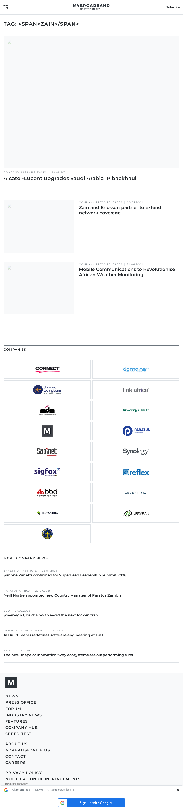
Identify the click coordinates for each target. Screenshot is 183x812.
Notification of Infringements (43, 779)
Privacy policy (23, 773)
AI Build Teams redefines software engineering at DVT (54, 635)
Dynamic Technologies (23, 630)
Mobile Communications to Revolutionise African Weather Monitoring (127, 272)
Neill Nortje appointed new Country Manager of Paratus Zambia (63, 595)
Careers (15, 763)
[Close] (178, 790)
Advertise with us (27, 750)
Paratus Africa (17, 590)
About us (16, 744)
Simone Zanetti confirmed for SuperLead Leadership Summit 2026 (65, 575)
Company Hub (21, 728)
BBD (7, 610)
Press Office (20, 702)
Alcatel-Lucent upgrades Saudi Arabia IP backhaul (70, 178)
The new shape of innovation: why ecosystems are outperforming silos (68, 655)
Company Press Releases (25, 172)
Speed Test (18, 734)
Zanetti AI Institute (20, 570)
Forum (13, 709)
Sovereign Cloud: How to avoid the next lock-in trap (51, 615)
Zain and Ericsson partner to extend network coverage (120, 210)
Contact (15, 756)
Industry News (23, 715)
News (11, 696)
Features (16, 721)
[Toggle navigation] (6, 7)
